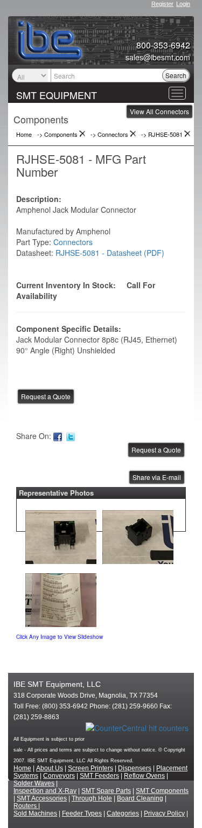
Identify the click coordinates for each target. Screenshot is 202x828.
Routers (25, 806)
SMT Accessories (42, 798)
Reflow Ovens (144, 776)
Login (183, 4)
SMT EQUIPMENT (56, 95)
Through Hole (92, 798)
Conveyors (59, 776)
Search (175, 75)
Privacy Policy (164, 813)
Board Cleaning (140, 798)
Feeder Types (82, 813)
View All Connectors (159, 111)
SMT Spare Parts (106, 791)
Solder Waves (33, 783)
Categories (123, 813)
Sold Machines (35, 813)
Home (22, 768)
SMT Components (162, 791)
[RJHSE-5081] (60, 534)
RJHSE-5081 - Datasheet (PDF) (109, 252)
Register (162, 4)
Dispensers (134, 768)
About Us (49, 768)
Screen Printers (90, 768)
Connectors (73, 241)
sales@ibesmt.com (158, 57)
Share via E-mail (157, 477)
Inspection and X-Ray (44, 791)
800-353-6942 (163, 45)
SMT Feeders (99, 776)
